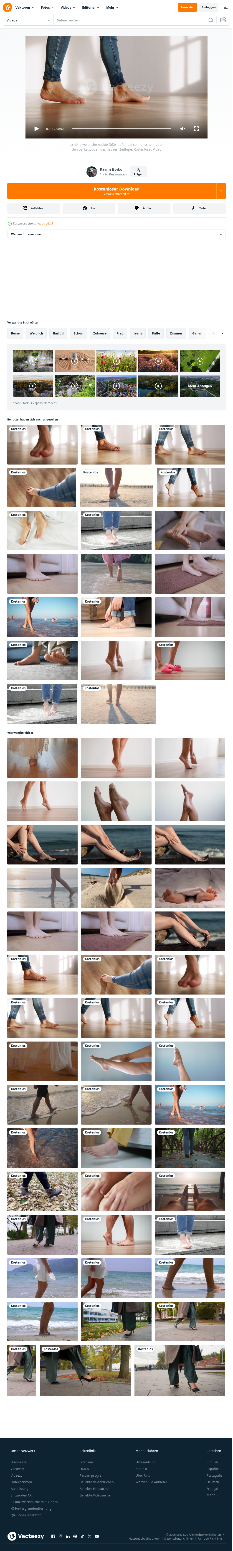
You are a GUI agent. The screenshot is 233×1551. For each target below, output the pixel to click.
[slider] (120, 128)
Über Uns (142, 1475)
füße (156, 333)
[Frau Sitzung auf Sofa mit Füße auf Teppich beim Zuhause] (42, 660)
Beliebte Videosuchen (95, 1495)
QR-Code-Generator (25, 1515)
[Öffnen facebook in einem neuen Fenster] (53, 1536)
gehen (197, 333)
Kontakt (141, 1469)
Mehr (110, 7)
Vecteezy (16, 1469)
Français (210, 1488)
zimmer (176, 333)
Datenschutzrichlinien (175, 1538)
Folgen (137, 174)
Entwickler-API (21, 1495)
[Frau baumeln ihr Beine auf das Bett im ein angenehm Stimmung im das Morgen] (116, 1148)
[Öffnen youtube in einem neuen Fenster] (97, 1536)
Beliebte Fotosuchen (94, 1488)
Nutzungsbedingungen (141, 1538)
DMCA (84, 1469)
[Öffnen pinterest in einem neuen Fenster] (75, 1536)
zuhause (99, 333)
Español (210, 1469)
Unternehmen (21, 1482)
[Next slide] (215, 333)
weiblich (36, 333)
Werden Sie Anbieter (151, 1482)
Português (211, 1475)
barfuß (58, 333)
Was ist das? (45, 223)
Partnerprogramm (93, 1475)
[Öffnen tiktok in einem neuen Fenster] (82, 1536)
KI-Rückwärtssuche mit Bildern (33, 1502)
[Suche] (207, 20)
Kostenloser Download (115, 191)
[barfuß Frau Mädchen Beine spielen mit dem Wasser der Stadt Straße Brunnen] (116, 530)
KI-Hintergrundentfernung (30, 1508)
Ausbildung (19, 1488)
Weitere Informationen (27, 234)
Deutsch (210, 1482)
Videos (66, 7)
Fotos (45, 7)
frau (120, 333)
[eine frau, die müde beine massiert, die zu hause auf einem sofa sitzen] (116, 617)
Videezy (16, 1475)
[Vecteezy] (7, 7)
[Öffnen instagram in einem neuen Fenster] (60, 1536)
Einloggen (205, 7)
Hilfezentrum (145, 1462)
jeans (138, 333)
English (209, 1462)
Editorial (88, 7)
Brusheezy (18, 1462)
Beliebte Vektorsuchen (96, 1482)
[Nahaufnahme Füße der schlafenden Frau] (42, 530)
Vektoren (22, 7)
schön (78, 333)
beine (15, 333)
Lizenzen (86, 1462)
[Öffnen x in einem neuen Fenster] (89, 1536)
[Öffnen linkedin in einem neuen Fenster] (68, 1536)
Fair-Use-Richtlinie (206, 1538)
